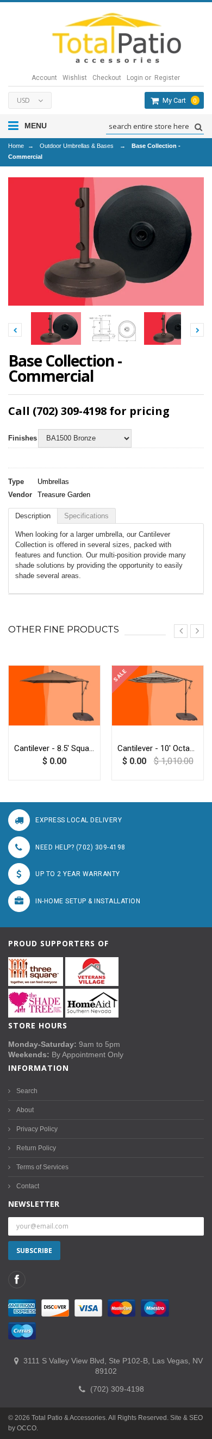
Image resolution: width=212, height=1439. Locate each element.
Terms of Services (42, 1167)
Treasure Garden (64, 495)
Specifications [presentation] (86, 516)
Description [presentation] (33, 516)
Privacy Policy (37, 1129)
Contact (27, 1186)
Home (16, 145)
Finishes (20, 438)
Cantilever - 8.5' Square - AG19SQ (54, 748)
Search (27, 1091)
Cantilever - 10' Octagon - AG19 (157, 748)
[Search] (197, 127)
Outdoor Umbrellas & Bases (77, 145)
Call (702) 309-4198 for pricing (89, 411)
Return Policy (36, 1148)
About (25, 1110)
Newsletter (33, 1204)
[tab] (33, 516)
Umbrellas (53, 481)
